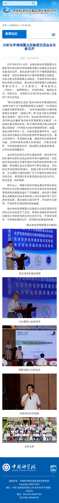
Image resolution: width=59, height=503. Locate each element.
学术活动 (26, 25)
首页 (4, 25)
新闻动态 (14, 25)
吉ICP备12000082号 (29, 497)
